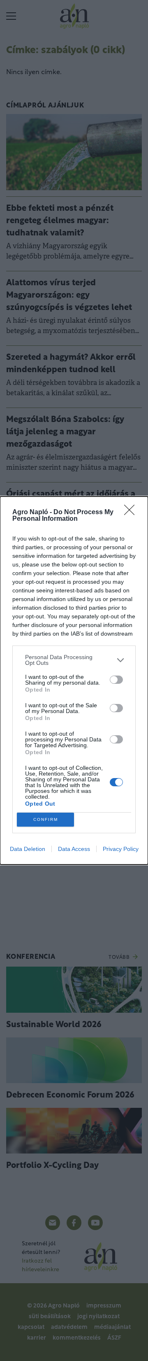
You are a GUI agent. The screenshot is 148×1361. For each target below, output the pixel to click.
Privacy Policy (121, 849)
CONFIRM (45, 819)
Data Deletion (27, 849)
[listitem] (74, 660)
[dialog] (74, 680)
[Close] (132, 512)
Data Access (74, 849)
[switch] (116, 680)
